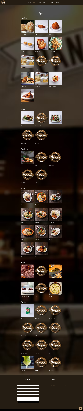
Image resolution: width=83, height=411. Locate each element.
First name (18, 383)
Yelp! (65, 385)
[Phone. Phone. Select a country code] (19, 394)
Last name (18, 386)
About (52, 386)
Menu (52, 382)
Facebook (66, 382)
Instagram (66, 383)
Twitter (66, 386)
